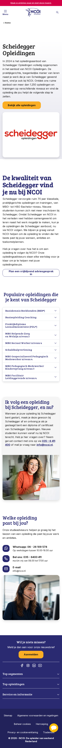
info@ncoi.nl (45, 444)
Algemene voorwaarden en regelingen (37, 715)
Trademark (49, 732)
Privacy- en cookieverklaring (23, 732)
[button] (53, 727)
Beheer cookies (22, 724)
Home (8, 23)
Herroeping (42, 724)
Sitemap (8, 715)
